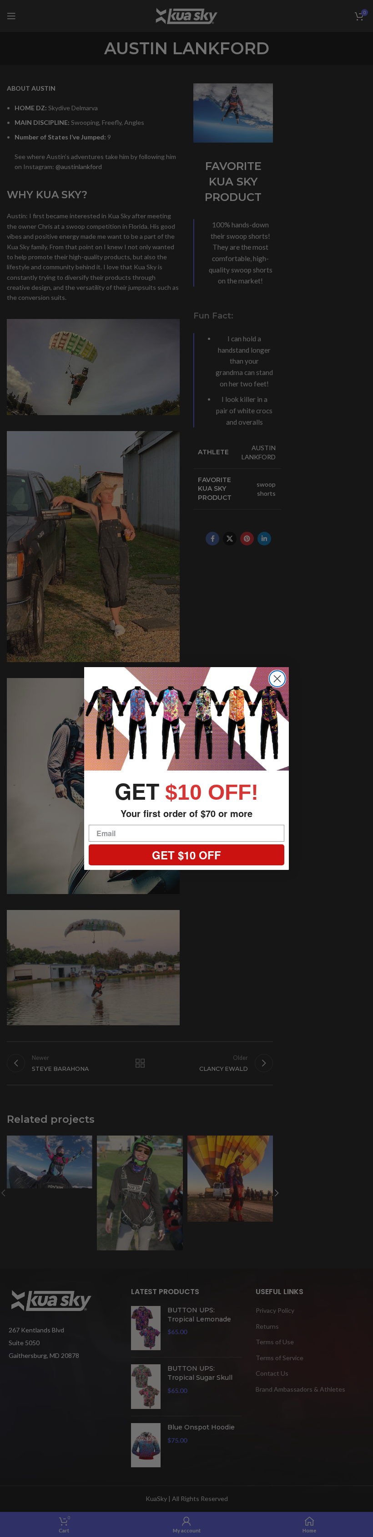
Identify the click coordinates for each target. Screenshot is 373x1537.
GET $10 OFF (186, 855)
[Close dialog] (277, 679)
